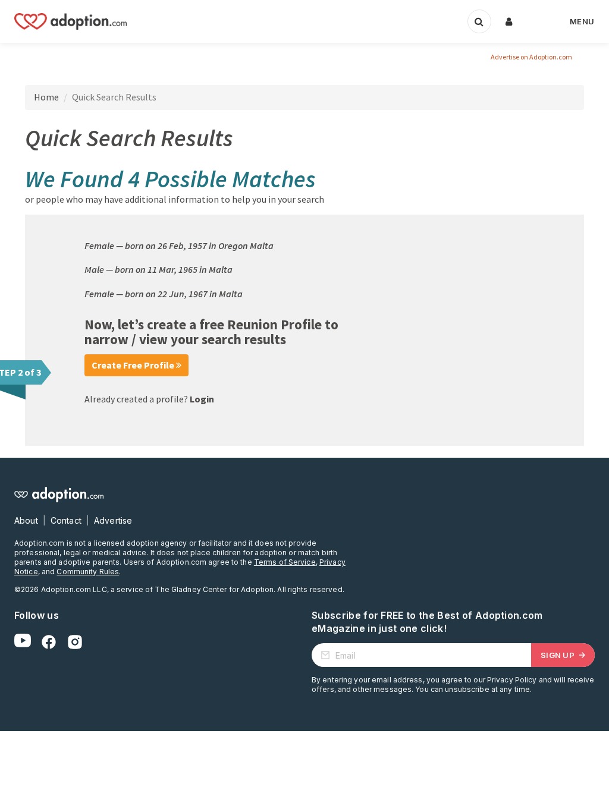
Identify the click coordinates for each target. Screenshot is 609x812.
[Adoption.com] (70, 21)
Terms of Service (285, 562)
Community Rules (87, 571)
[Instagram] (75, 642)
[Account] (509, 21)
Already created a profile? (149, 399)
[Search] (479, 21)
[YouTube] (22, 642)
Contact (66, 520)
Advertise (113, 520)
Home (46, 97)
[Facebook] (48, 642)
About (26, 520)
